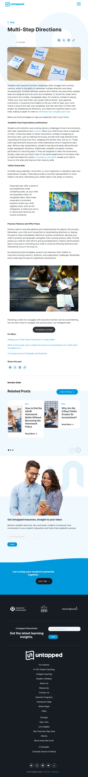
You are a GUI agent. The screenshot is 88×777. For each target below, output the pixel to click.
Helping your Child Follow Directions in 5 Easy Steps (31, 339)
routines (37, 131)
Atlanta (44, 736)
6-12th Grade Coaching (44, 669)
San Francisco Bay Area (44, 731)
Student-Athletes (44, 679)
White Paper (44, 706)
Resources (44, 688)
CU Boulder (44, 747)
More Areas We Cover (44, 740)
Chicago (44, 717)
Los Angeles (44, 727)
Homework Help (44, 702)
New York (44, 722)
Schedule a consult (44, 330)
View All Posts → (67, 392)
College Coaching (44, 674)
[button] (79, 3)
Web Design (55, 772)
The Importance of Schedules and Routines (27, 353)
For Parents (44, 665)
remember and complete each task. (55, 112)
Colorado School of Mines (44, 751)
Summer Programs (44, 697)
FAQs (44, 711)
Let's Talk (42, 581)
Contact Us (44, 692)
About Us (44, 683)
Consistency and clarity (46, 157)
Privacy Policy (47, 772)
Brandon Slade (14, 382)
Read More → (31, 434)
